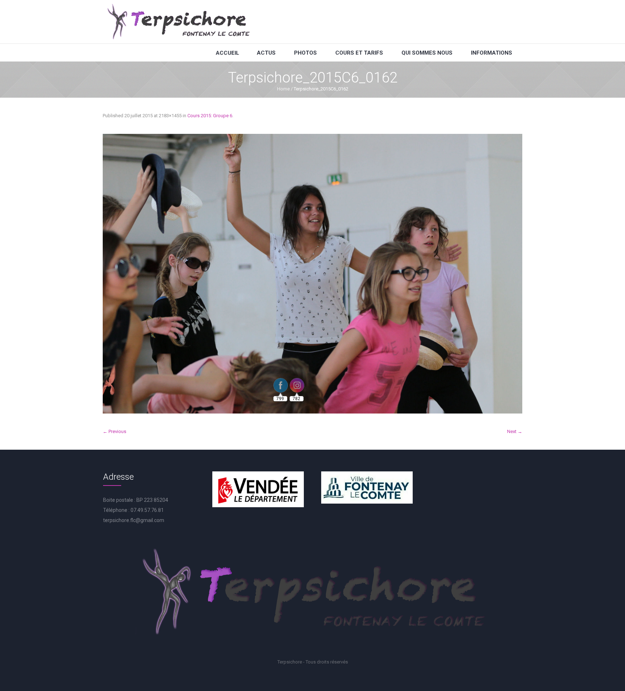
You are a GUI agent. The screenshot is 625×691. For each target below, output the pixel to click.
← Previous (114, 431)
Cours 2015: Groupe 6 (209, 115)
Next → (514, 431)
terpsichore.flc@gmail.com (133, 520)
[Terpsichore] (178, 21)
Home (283, 89)
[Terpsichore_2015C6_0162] (312, 274)
